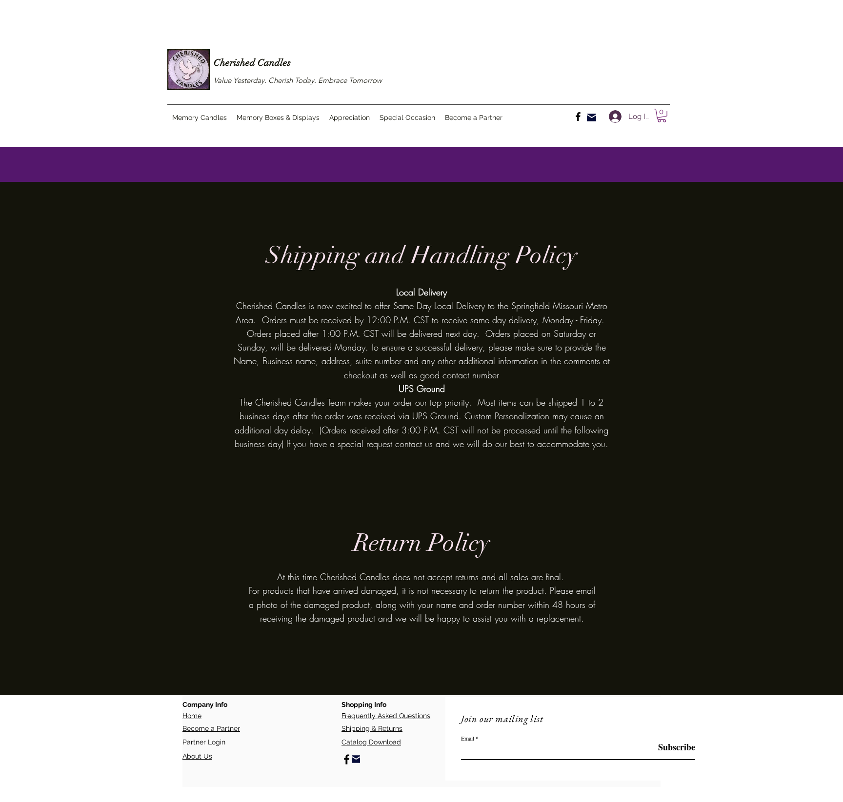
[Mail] (591, 117)
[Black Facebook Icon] (578, 116)
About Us (197, 756)
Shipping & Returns (371, 728)
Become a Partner (211, 728)
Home (191, 716)
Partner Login (203, 742)
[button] (662, 115)
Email (467, 738)
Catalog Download (371, 742)
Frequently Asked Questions (385, 716)
